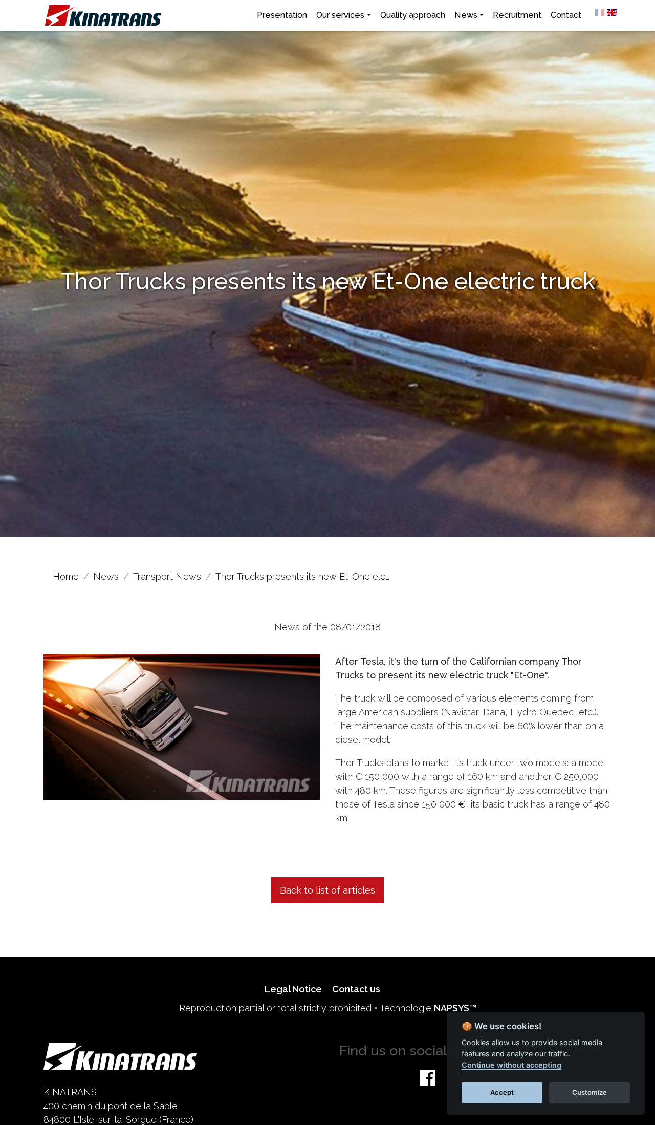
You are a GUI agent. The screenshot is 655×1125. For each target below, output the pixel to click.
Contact (566, 15)
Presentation (282, 15)
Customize (589, 1092)
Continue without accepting (511, 1064)
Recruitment (517, 15)
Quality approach (412, 15)
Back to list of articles (327, 890)
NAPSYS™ (455, 1008)
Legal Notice (293, 989)
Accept (502, 1092)
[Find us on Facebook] (427, 1077)
